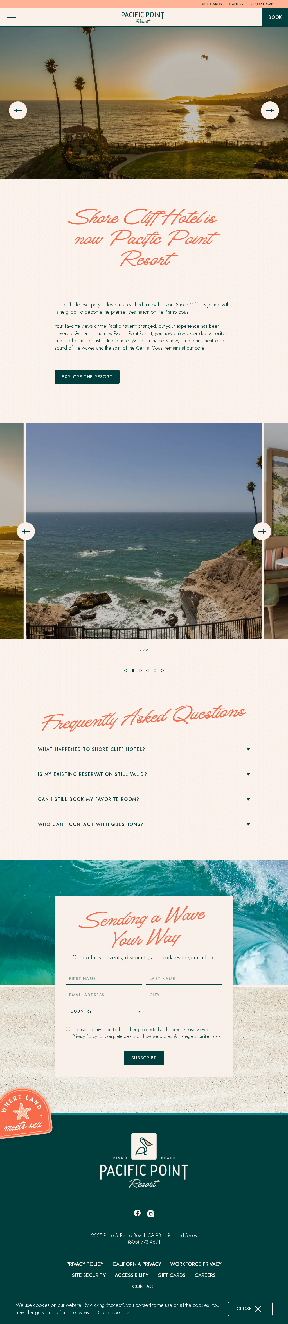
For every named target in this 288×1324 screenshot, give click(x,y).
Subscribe (143, 1058)
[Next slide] (270, 110)
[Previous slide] (18, 110)
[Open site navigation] (11, 17)
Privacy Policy (85, 1036)
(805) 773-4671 (144, 1242)
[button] (125, 670)
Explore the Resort (87, 379)
